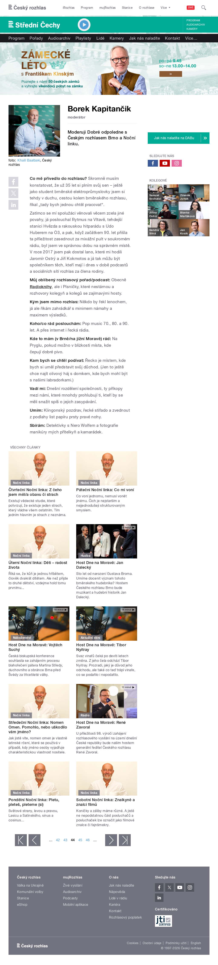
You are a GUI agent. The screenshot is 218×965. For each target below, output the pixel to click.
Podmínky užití (176, 943)
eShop (22, 905)
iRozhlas (69, 7)
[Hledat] (203, 7)
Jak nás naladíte (144, 38)
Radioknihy (41, 286)
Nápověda (117, 892)
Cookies (132, 943)
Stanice (127, 7)
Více (191, 38)
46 (88, 840)
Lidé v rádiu (118, 898)
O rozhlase (147, 7)
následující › (111, 840)
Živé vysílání (72, 885)
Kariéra (114, 905)
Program (87, 7)
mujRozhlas (107, 7)
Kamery (192, 28)
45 (80, 840)
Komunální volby (30, 892)
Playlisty (83, 38)
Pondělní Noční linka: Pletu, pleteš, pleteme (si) (34, 802)
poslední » (125, 840)
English (196, 943)
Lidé (100, 38)
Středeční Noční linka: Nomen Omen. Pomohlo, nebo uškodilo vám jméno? (38, 727)
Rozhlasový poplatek (125, 917)
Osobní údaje (152, 943)
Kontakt (172, 38)
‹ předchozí (34, 840)
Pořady (36, 38)
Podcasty (70, 898)
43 (65, 840)
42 (58, 840)
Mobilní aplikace (75, 905)
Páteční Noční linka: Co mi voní (105, 490)
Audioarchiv (195, 24)
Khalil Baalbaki (28, 160)
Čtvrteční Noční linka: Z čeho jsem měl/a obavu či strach (35, 492)
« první (21, 840)
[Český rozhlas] (27, 7)
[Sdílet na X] (13, 193)
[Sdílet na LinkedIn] (13, 205)
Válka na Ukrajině (30, 885)
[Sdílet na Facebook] (13, 182)
